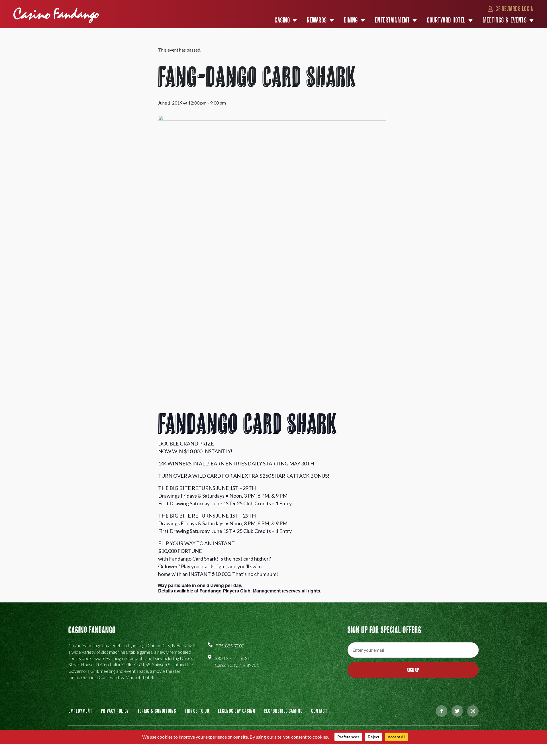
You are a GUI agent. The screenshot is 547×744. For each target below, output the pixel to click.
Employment (80, 711)
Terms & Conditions (156, 711)
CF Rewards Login (514, 8)
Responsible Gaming (283, 711)
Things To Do (197, 711)
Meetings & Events (505, 20)
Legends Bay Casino (236, 711)
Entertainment (392, 20)
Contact (319, 711)
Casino (282, 20)
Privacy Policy (115, 711)
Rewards (317, 20)
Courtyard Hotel (446, 20)
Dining (351, 20)
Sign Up (413, 670)
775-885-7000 (230, 645)
